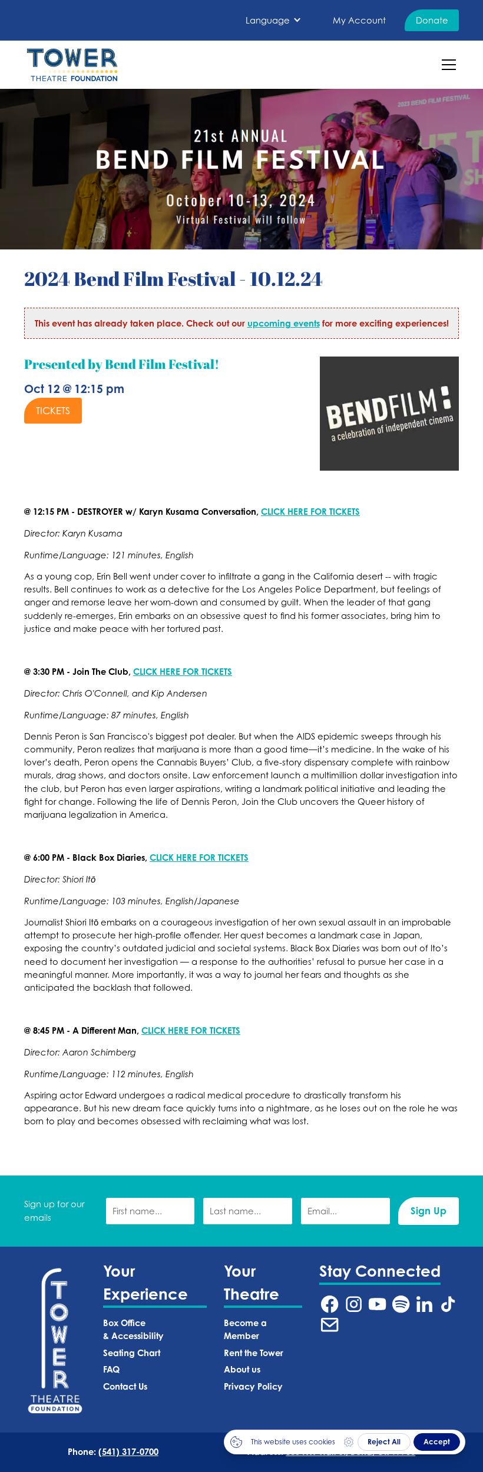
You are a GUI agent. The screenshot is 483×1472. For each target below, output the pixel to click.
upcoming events (283, 323)
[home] (72, 65)
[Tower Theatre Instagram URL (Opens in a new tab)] (353, 1304)
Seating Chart (131, 1353)
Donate (432, 20)
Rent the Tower (253, 1353)
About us (242, 1369)
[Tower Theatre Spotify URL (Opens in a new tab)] (401, 1304)
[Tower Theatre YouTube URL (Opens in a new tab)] (377, 1304)
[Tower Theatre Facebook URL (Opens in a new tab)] (329, 1304)
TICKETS (53, 411)
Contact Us (125, 1386)
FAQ (111, 1369)
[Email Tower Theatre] (329, 1324)
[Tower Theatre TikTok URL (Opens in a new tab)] (448, 1304)
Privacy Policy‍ (253, 1386)
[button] (273, 20)
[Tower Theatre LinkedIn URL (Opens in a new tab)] (424, 1304)
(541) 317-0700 (128, 1452)
